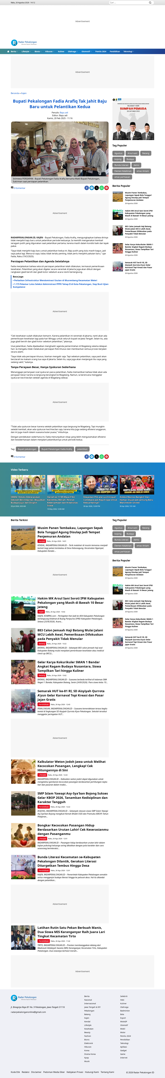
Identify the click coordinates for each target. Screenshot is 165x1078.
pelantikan (82, 449)
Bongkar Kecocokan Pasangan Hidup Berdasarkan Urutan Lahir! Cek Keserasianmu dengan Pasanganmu (73, 829)
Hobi (122, 1000)
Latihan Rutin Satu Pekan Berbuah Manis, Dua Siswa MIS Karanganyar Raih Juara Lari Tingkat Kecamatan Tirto (71, 931)
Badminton (125, 1010)
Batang (145, 153)
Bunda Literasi (121, 165)
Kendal (42, 541)
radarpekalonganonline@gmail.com (28, 1012)
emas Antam (143, 171)
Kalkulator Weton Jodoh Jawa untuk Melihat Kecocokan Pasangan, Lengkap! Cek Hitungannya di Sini (72, 765)
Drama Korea (90, 1054)
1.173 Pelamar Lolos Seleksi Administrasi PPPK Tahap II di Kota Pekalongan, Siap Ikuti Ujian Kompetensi (61, 285)
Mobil (122, 1029)
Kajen (24, 93)
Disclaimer (36, 1072)
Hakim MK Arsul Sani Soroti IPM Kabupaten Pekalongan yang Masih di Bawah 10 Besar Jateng (139, 213)
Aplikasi (123, 1047)
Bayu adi (64, 112)
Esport (123, 1018)
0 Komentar (19, 188)
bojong (117, 159)
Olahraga (72, 51)
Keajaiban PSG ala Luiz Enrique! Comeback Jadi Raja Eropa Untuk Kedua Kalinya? (100, 500)
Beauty (87, 1032)
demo (136, 165)
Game (122, 1054)
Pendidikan (115, 51)
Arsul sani (132, 153)
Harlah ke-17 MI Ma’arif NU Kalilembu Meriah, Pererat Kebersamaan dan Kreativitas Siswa (62, 501)
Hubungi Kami (92, 1072)
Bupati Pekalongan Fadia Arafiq (57, 449)
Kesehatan (88, 1029)
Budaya (130, 159)
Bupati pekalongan (27, 449)
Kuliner (61, 51)
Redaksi (25, 1072)
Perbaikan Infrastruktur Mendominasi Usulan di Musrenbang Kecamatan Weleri (55, 280)
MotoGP (123, 1021)
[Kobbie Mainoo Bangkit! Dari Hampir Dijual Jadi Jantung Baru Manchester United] (137, 484)
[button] (14, 51)
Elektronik (88, 1043)
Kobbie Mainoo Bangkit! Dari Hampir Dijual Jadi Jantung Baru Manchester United (136, 500)
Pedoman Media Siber (54, 1072)
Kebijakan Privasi (75, 1072)
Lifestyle (25, 51)
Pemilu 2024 (100, 51)
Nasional (88, 1000)
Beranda (15, 93)
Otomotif (86, 51)
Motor (122, 1032)
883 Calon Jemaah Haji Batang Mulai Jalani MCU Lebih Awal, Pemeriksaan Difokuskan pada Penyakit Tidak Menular (138, 230)
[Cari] (150, 3)
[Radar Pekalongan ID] (24, 43)
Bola (122, 1014)
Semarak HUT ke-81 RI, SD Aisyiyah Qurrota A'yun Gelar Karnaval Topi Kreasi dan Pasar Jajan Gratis (138, 266)
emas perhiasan (122, 177)
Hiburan (48, 51)
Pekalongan (89, 1010)
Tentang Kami (107, 1072)
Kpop (86, 1057)
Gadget (123, 1050)
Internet (123, 1057)
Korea (86, 1050)
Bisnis (37, 51)
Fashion (87, 1036)
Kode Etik (15, 1072)
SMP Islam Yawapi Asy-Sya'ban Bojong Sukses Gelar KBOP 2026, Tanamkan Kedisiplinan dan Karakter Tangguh (73, 797)
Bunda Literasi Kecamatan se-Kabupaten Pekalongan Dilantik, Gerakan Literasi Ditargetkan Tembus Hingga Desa (69, 861)
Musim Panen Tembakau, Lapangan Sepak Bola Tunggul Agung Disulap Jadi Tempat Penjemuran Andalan (138, 196)
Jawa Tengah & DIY (92, 1007)
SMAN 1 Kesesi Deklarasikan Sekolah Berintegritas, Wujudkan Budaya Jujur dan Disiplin (28, 500)
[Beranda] (8, 51)
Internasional (90, 1003)
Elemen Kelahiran (122, 171)
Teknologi (127, 51)
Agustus (118, 153)
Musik (86, 1061)
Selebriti (123, 996)
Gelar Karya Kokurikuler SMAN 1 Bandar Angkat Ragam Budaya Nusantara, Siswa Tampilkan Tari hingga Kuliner (139, 248)
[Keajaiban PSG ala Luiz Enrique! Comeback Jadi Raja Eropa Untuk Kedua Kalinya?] (100, 484)
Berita (13, 51)
